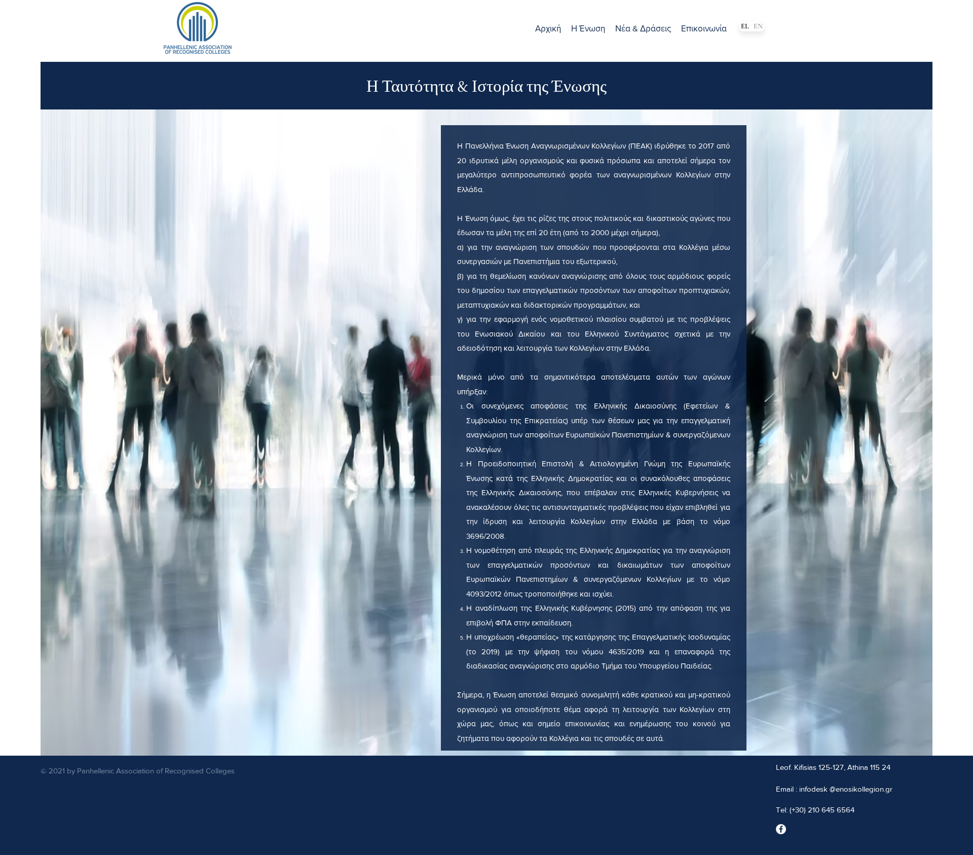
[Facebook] (781, 829)
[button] (588, 28)
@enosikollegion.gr (861, 789)
